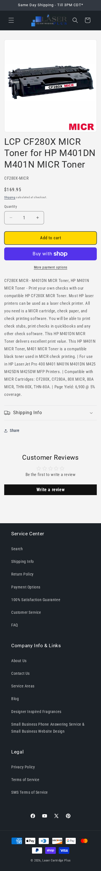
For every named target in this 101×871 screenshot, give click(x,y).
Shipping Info (22, 561)
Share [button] (15, 430)
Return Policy (22, 574)
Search (17, 549)
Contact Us (20, 673)
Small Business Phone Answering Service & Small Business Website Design (48, 728)
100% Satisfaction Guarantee (35, 599)
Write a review (50, 489)
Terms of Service (25, 779)
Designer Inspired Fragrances (36, 711)
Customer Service (26, 612)
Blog (15, 698)
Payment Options (25, 587)
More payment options (50, 267)
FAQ (14, 625)
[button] (11, 20)
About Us (19, 660)
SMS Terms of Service (29, 792)
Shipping (9, 197)
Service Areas (23, 686)
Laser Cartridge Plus (56, 860)
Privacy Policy (23, 767)
